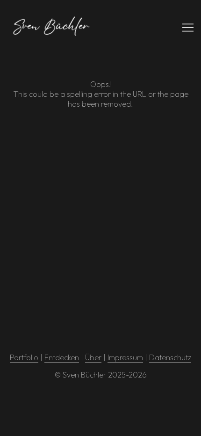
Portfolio (24, 357)
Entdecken (61, 357)
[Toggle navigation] (188, 27)
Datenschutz (170, 357)
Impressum (125, 357)
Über (93, 357)
